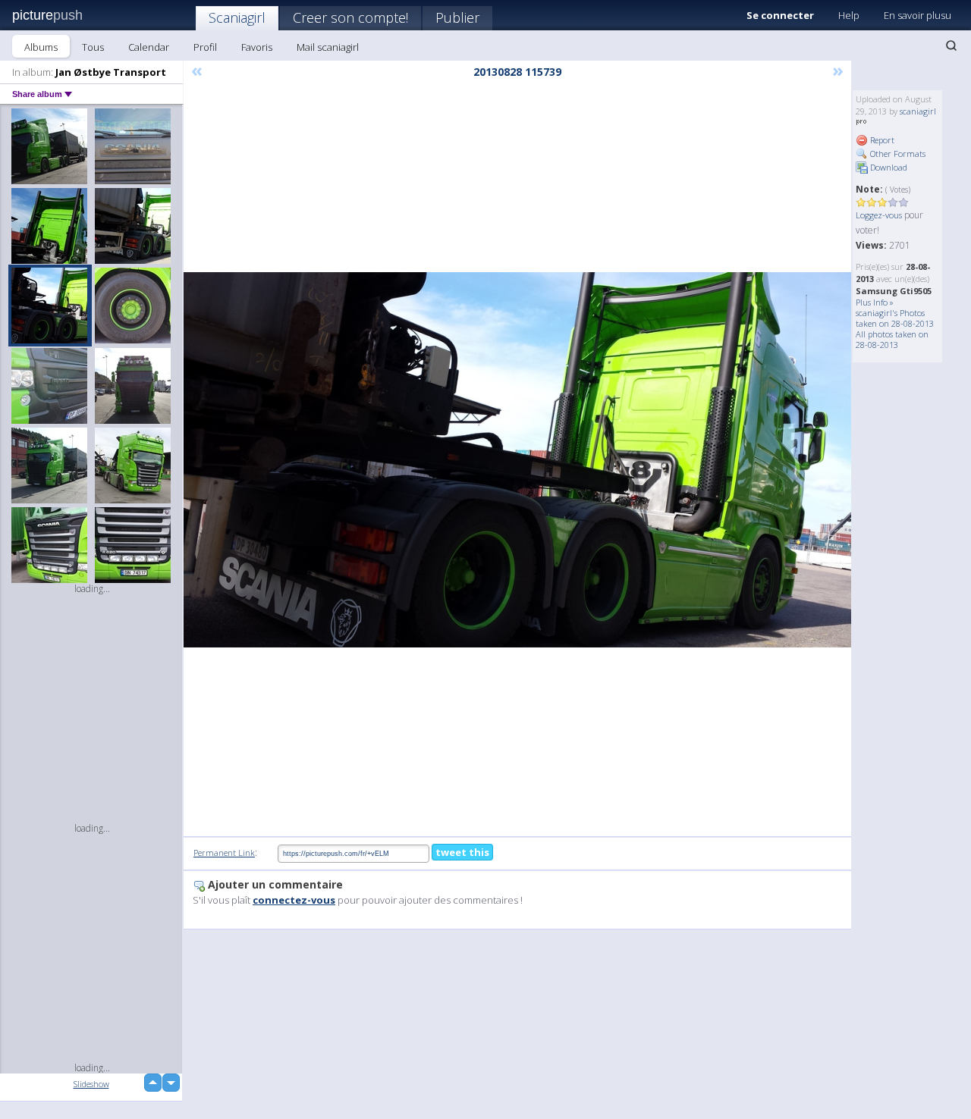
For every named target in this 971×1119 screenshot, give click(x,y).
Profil (205, 47)
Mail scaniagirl (328, 47)
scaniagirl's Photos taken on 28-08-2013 (895, 318)
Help (848, 15)
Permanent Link (224, 852)
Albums (41, 47)
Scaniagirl (237, 17)
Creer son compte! (350, 17)
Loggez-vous (879, 215)
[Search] (951, 45)
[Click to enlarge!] (517, 459)
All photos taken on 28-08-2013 (892, 339)
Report (881, 140)
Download (887, 167)
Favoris (256, 47)
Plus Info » (875, 302)
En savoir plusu (917, 15)
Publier (457, 17)
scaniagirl (918, 111)
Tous (93, 47)
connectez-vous (294, 900)
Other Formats (896, 153)
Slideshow (91, 1083)
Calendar (148, 47)
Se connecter (780, 15)
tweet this (462, 852)
